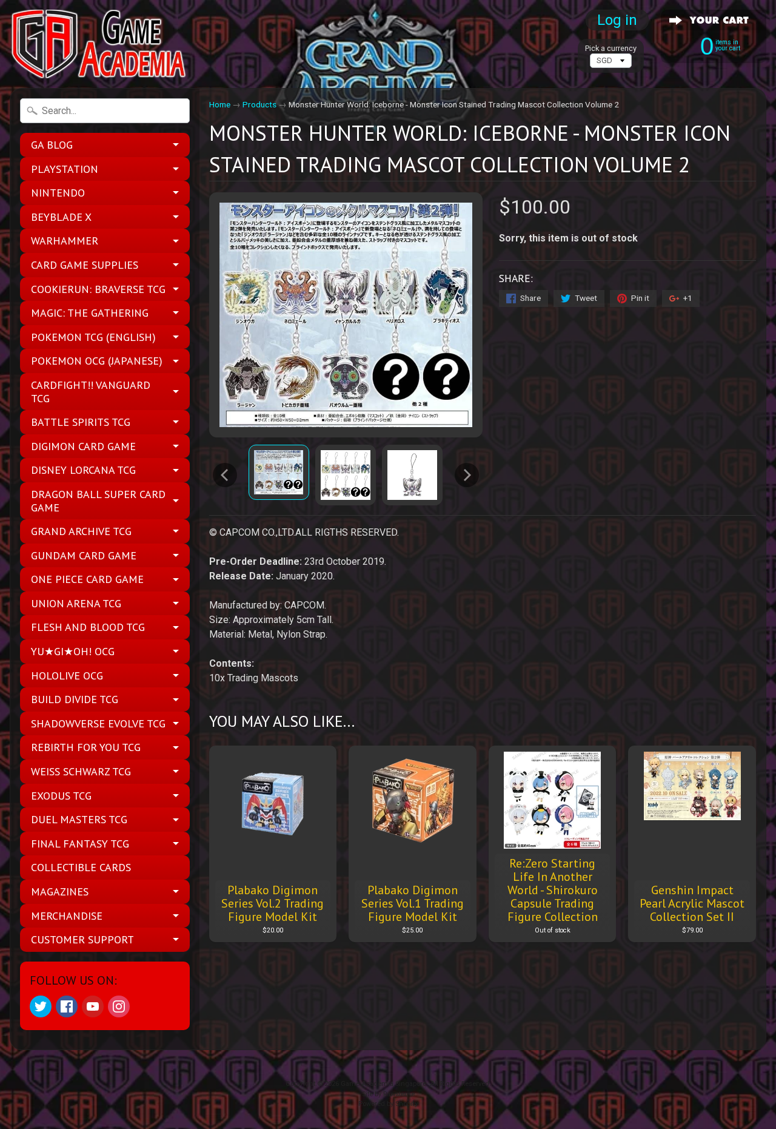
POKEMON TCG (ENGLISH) (93, 337)
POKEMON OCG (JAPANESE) (96, 361)
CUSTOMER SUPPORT (82, 939)
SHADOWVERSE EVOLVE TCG (98, 723)
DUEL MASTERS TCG (79, 819)
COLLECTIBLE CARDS (81, 867)
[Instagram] (119, 1006)
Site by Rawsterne (388, 1094)
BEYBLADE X (61, 217)
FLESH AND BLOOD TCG (88, 627)
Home (219, 104)
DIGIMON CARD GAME (83, 446)
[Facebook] (67, 1006)
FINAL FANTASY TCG (80, 844)
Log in (617, 20)
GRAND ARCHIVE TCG (81, 531)
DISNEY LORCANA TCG (83, 470)
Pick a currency (611, 48)
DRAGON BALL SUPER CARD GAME (98, 500)
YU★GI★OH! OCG (73, 651)
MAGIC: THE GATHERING (90, 313)
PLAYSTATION (64, 169)
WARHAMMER (64, 241)
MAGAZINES (60, 891)
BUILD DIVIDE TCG (74, 699)
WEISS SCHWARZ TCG (81, 771)
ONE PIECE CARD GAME (87, 579)
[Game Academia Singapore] (101, 44)
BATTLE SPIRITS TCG (80, 422)
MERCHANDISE (66, 916)
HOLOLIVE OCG (67, 675)
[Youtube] (93, 1006)
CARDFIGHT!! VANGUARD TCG (90, 391)
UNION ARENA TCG (76, 603)
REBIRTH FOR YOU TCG (86, 747)
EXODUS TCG (61, 796)
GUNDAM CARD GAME (83, 555)
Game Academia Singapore (383, 1084)
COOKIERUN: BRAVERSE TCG (98, 289)
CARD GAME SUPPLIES (84, 265)
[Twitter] (41, 1006)
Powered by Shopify (388, 1104)
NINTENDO (58, 193)
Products (259, 104)
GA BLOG (52, 145)
